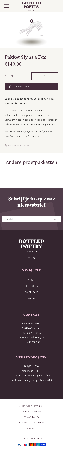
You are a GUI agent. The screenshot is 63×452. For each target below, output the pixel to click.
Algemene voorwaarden (31, 422)
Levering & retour (31, 411)
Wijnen (31, 280)
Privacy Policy (31, 417)
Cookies (31, 428)
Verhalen (32, 286)
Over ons (32, 292)
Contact (31, 298)
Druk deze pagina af (18, 145)
